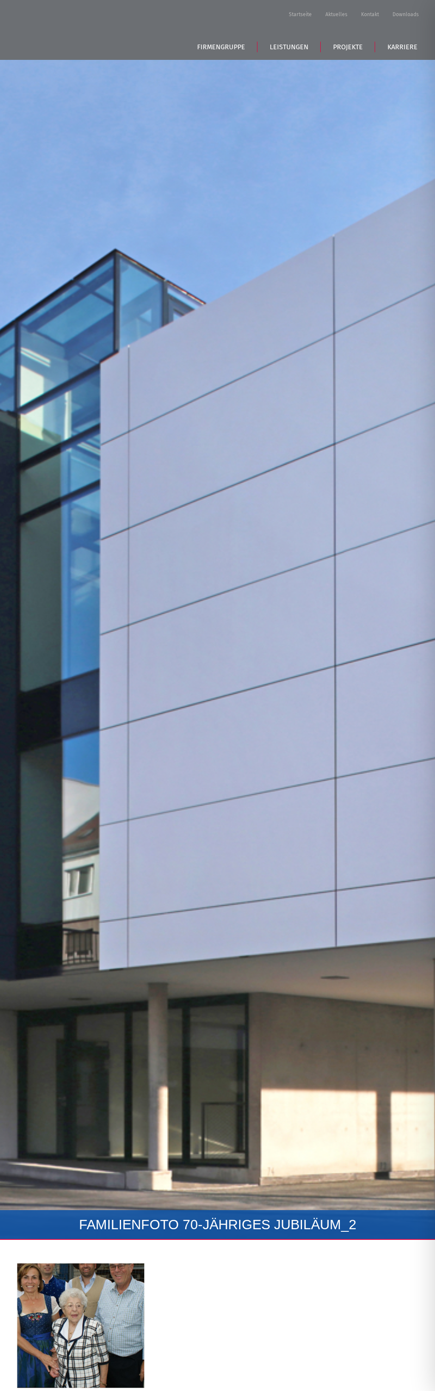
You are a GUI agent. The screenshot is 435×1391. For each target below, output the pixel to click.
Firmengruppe (221, 47)
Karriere (402, 47)
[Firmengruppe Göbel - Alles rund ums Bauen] (81, 29)
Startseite (300, 14)
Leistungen (289, 47)
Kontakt (370, 14)
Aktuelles (336, 14)
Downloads (406, 14)
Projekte (348, 47)
